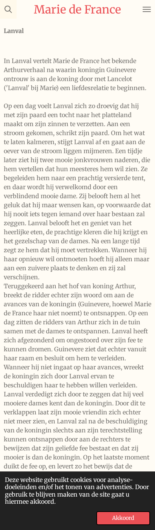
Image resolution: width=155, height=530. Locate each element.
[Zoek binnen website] (8, 9)
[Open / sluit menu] (146, 9)
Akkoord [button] (123, 518)
